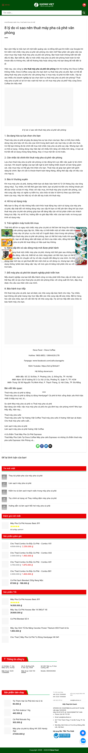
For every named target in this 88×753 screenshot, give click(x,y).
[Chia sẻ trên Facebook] (42, 446)
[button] (6, 5)
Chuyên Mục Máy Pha (11, 22)
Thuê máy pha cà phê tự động (17, 392)
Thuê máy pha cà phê (27, 22)
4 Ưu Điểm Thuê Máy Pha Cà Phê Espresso (23, 434)
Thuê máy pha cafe (12, 415)
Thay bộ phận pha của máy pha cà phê (25, 476)
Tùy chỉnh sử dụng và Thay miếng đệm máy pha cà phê (32, 498)
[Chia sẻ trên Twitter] (46, 446)
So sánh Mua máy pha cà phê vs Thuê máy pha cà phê (28, 404)
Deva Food (37, 350)
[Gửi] (84, 12)
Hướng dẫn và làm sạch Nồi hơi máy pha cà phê (29, 506)
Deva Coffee (78, 69)
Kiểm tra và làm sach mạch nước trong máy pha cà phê (32, 491)
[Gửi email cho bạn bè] (50, 446)
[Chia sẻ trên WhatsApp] (38, 446)
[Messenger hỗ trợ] (83, 733)
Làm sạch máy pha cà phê (15, 426)
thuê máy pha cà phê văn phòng (61, 78)
